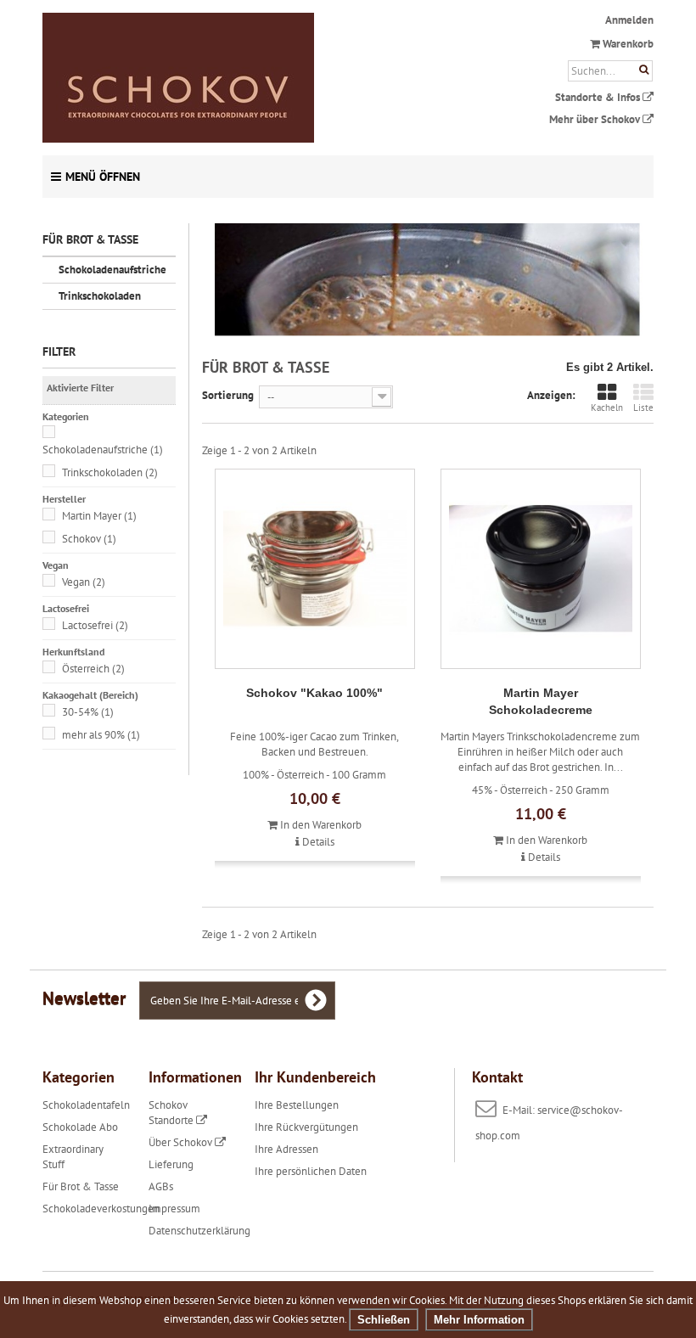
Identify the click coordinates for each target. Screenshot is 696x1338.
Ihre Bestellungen (297, 1105)
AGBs (161, 1186)
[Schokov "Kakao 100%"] (315, 569)
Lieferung (171, 1164)
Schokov (89, 538)
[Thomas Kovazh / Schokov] (241, 78)
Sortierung (228, 395)
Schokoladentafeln (86, 1105)
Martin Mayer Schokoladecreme (540, 701)
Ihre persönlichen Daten (311, 1171)
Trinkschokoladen (100, 296)
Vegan (83, 582)
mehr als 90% (101, 735)
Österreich (93, 668)
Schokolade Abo (80, 1127)
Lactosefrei (95, 625)
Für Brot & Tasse (80, 1186)
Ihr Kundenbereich (315, 1077)
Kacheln (607, 407)
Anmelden (629, 20)
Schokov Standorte (172, 1112)
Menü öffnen (102, 176)
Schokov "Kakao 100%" (314, 693)
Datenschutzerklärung (199, 1230)
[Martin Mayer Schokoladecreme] (540, 569)
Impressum (174, 1208)
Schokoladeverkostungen (101, 1208)
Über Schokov (182, 1142)
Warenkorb (627, 44)
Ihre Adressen (286, 1149)
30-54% (88, 712)
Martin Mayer (99, 516)
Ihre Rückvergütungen (306, 1127)
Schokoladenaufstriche (112, 269)
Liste (643, 407)
